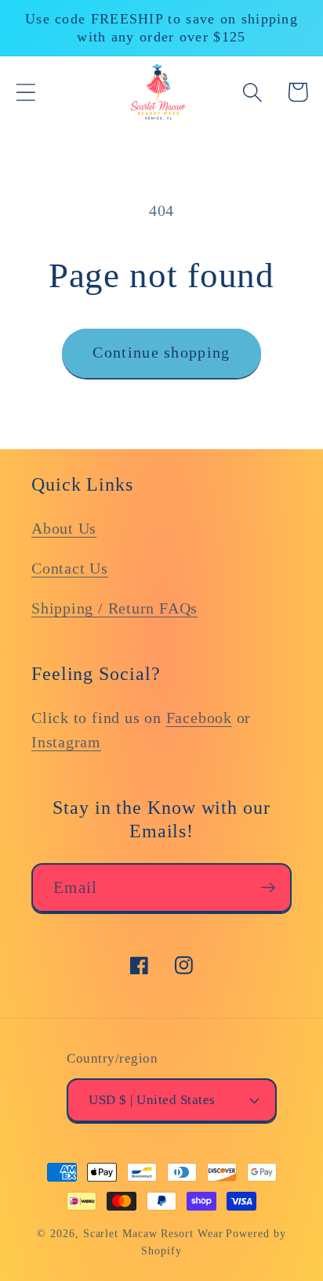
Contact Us (69, 568)
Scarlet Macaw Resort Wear (153, 1233)
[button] (25, 92)
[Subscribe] (267, 887)
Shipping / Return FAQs (114, 608)
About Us (63, 528)
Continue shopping (161, 352)
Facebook (199, 718)
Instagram (66, 742)
